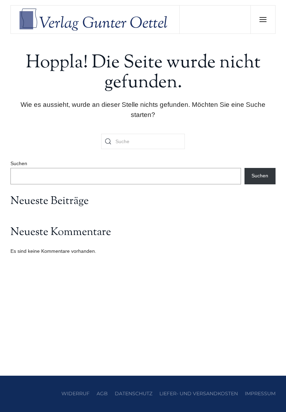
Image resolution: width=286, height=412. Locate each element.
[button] (262, 20)
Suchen (18, 163)
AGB (102, 393)
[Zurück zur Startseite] (95, 20)
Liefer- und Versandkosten (198, 393)
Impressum (260, 393)
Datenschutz (133, 393)
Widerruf (75, 393)
